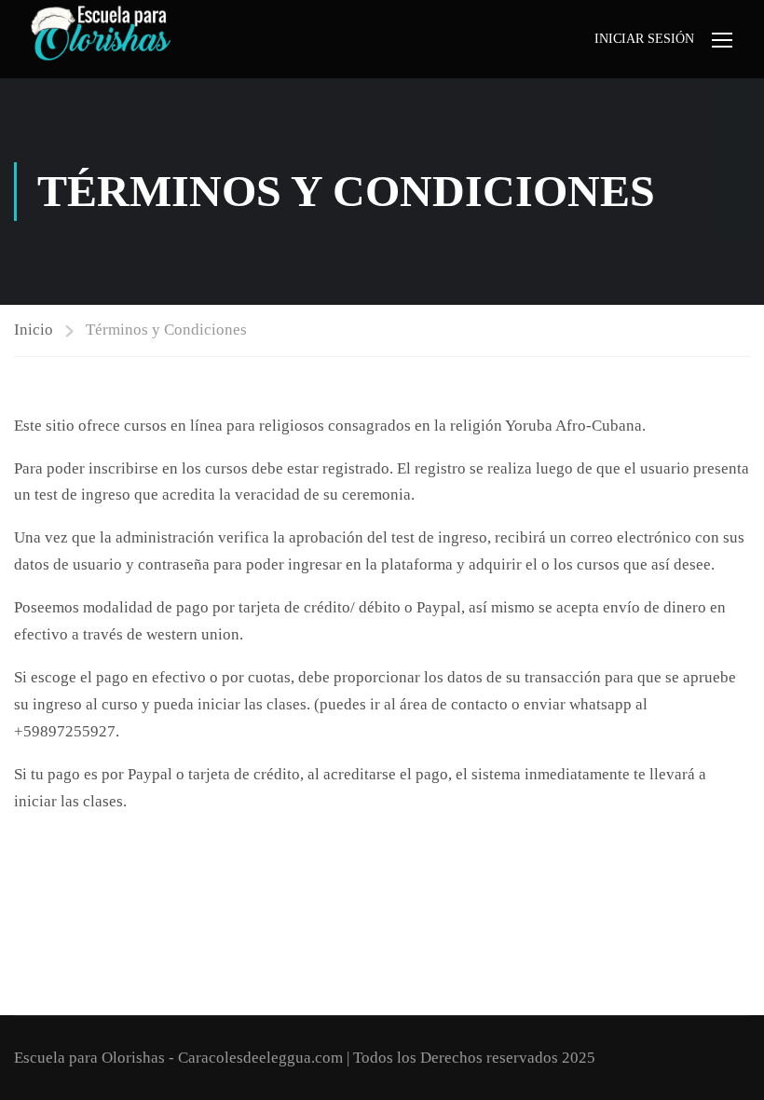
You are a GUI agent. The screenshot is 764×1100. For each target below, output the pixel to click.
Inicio (33, 329)
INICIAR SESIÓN (644, 39)
